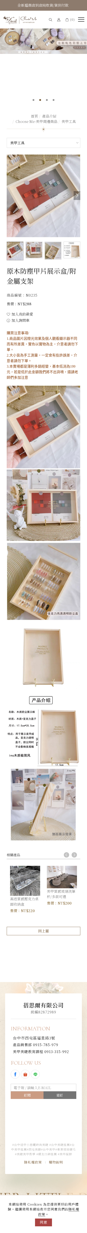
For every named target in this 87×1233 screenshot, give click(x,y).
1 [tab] (33, 100)
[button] (50, 19)
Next (74, 855)
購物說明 (56, 1162)
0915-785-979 (35, 1044)
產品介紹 (49, 116)
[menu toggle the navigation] (81, 19)
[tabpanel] (43, 36)
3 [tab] (47, 100)
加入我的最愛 (22, 314)
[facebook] (16, 1074)
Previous (66, 855)
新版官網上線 (43, 5)
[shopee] (26, 1074)
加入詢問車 (20, 320)
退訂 (59, 1095)
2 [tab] (40, 100)
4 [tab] (53, 100)
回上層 (43, 930)
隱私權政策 (33, 1162)
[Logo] (20, 19)
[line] (36, 1074)
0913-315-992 (41, 1051)
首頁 (34, 116)
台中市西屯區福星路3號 (34, 1037)
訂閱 (27, 1095)
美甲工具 (69, 121)
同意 (43, 1222)
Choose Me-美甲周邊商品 (36, 121)
